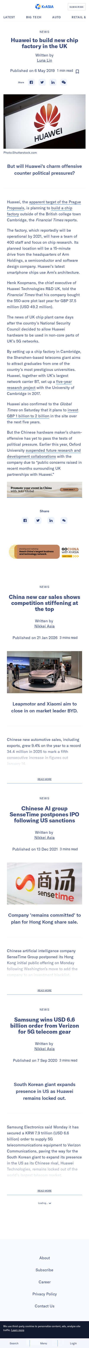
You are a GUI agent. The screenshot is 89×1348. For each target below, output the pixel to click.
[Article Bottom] (44, 490)
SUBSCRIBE (77, 7)
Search (14, 1343)
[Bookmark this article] (77, 71)
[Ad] (44, 551)
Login (73, 1343)
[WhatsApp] (63, 82)
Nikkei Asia (44, 626)
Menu (43, 1343)
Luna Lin (44, 60)
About (44, 1300)
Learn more (17, 1330)
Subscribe (44, 1312)
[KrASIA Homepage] (44, 6)
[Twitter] (42, 82)
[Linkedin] (52, 82)
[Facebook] (31, 82)
